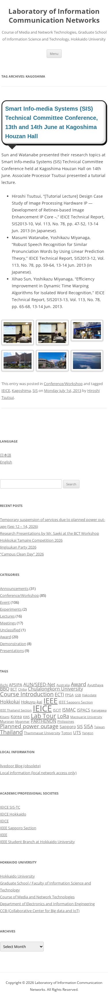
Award (5, 636)
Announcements (14, 588)
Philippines (65, 722)
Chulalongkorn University (55, 689)
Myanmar (22, 722)
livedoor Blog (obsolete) (20, 765)
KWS (26, 717)
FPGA (69, 695)
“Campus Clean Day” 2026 (22, 554)
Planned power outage (29, 726)
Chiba (22, 689)
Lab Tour (43, 715)
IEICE (5, 390)
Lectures (7, 616)
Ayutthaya (95, 684)
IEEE (50, 700)
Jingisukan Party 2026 (18, 547)
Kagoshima (21, 390)
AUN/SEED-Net (39, 684)
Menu (54, 53)
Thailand (11, 732)
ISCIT (57, 710)
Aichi (4, 684)
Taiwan (99, 727)
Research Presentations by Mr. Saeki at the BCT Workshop (49, 533)
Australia (63, 685)
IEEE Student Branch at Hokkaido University (37, 841)
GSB (78, 695)
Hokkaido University (17, 876)
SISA (88, 726)
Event (5, 602)
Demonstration (13, 643)
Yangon (87, 733)
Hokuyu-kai (31, 702)
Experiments (11, 609)
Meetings (8, 623)
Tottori (66, 732)
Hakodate (89, 695)
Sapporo (68, 726)
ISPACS (83, 710)
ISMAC (69, 710)
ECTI (59, 694)
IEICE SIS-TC (10, 807)
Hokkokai (10, 701)
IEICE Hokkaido (13, 814)
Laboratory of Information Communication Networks (54, 16)
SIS (35, 390)
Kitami (5, 717)
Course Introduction (27, 694)
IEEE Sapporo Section (76, 702)
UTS (77, 732)
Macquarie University (86, 717)
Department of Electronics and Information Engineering (47, 903)
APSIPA (15, 684)
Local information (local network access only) (38, 772)
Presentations (12, 650)
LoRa (63, 716)
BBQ (4, 689)
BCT (13, 689)
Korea (16, 716)
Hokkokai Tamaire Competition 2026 (31, 540)
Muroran (7, 721)
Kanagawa (99, 710)
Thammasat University (42, 732)
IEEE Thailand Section (16, 710)
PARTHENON (43, 721)
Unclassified (10, 629)
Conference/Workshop (63, 383)
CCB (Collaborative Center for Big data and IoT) (39, 910)
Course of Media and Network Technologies (37, 896)
